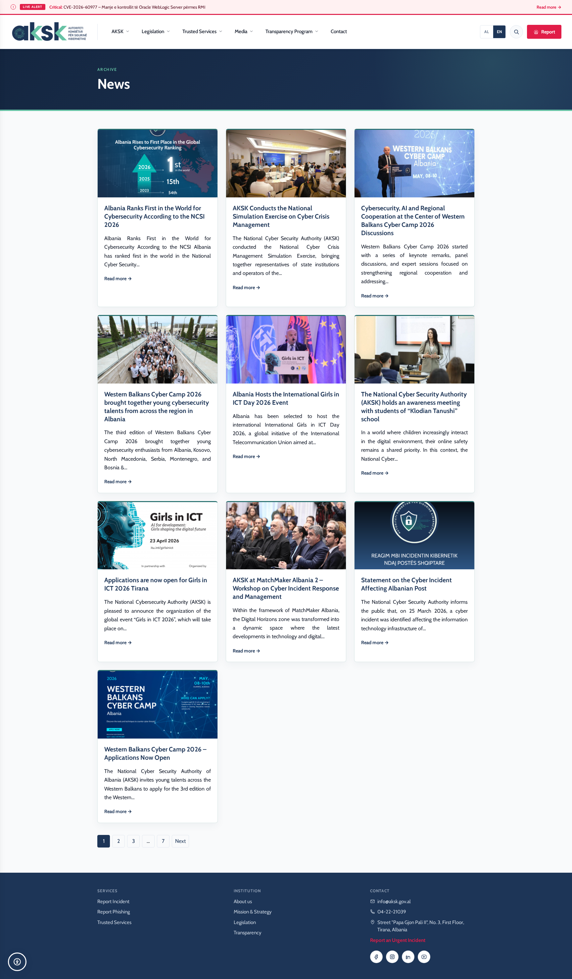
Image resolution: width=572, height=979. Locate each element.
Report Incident (113, 901)
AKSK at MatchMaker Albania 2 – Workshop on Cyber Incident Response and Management (286, 588)
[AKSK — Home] (49, 32)
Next (180, 841)
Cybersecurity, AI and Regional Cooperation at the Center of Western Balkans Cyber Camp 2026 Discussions (413, 220)
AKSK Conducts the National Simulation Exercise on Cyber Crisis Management (281, 216)
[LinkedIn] (408, 957)
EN (499, 31)
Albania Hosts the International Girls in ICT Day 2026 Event (286, 398)
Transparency (248, 933)
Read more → (549, 7)
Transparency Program (288, 31)
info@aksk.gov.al (394, 901)
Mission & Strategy (253, 912)
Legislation (153, 31)
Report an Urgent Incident (397, 940)
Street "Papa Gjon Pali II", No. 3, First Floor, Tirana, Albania (420, 926)
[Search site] (516, 31)
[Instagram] (392, 957)
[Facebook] (376, 957)
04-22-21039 (391, 912)
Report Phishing (113, 912)
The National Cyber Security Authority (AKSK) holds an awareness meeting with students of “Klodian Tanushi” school (414, 406)
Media (241, 31)
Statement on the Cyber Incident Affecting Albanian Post (406, 584)
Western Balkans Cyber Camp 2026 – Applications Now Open (155, 753)
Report (548, 32)
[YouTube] (424, 957)
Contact (339, 31)
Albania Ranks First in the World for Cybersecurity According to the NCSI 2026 (154, 216)
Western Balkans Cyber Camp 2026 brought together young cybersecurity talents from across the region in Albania (156, 406)
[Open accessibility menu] (17, 962)
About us (243, 901)
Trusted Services (199, 31)
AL (486, 31)
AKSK (117, 31)
